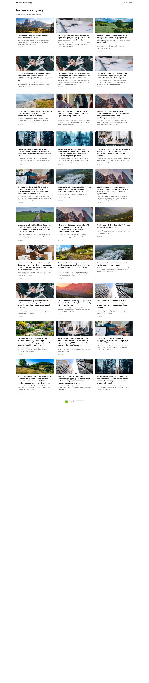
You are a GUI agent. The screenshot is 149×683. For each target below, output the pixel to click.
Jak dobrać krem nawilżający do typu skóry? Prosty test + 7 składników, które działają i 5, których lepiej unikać (74, 303)
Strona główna (128, 2)
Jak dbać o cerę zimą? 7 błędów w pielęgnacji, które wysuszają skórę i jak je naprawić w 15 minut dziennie (112, 341)
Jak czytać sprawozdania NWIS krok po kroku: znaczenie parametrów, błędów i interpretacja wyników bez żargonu (112, 76)
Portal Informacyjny (25, 2)
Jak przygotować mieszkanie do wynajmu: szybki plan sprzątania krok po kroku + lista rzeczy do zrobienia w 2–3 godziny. (74, 38)
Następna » (80, 401)
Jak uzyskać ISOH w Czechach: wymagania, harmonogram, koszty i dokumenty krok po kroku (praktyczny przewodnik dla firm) (74, 76)
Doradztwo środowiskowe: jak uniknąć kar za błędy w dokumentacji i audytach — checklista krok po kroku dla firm (35, 113)
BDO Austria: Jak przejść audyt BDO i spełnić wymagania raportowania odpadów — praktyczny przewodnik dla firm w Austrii (74, 189)
